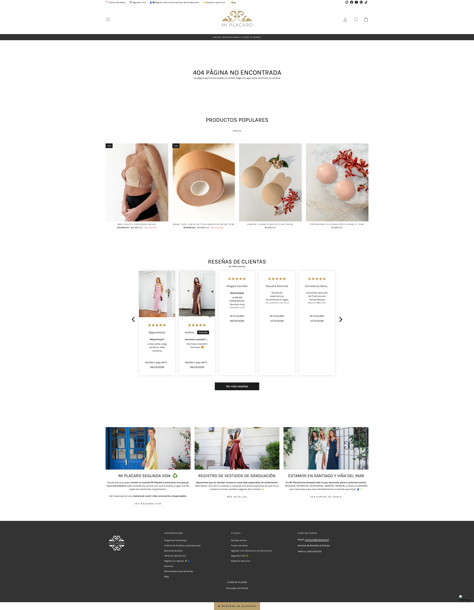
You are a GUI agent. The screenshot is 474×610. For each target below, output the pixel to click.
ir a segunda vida (148, 503)
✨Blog (232, 2)
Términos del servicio (175, 555)
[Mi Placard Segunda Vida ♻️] (148, 448)
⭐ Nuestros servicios (214, 2)
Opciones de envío (173, 550)
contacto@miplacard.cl (317, 539)
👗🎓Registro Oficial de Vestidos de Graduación (174, 2)
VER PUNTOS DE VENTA (326, 496)
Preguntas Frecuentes (175, 540)
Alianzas (168, 566)
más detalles (237, 496)
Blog (166, 576)
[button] (134, 319)
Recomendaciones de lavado (178, 571)
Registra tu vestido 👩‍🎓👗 (177, 561)
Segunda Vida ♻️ (239, 555)
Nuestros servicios (240, 561)
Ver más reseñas (237, 386)
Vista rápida (137, 217)
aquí (248, 78)
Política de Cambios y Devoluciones (182, 545)
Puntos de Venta (239, 545)
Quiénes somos (239, 540)
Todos (237, 131)
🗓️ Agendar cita (137, 2)
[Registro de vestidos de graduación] (237, 448)
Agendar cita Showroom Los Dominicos (251, 550)
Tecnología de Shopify (237, 588)
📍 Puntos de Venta (116, 2)
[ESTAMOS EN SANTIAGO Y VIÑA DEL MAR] (325, 448)
